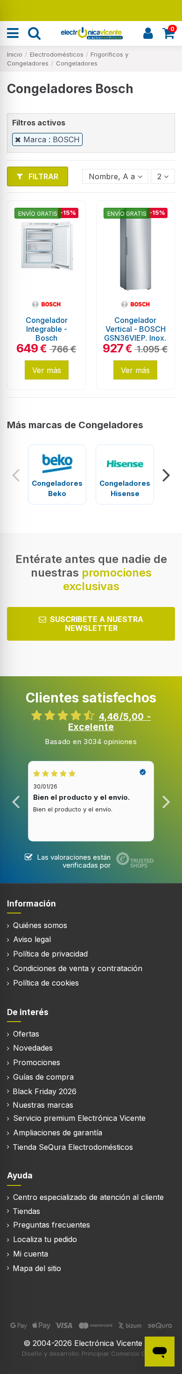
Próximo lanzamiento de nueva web (91, 9)
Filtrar (42, 176)
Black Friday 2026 (45, 1091)
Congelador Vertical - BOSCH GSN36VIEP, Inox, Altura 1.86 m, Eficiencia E (135, 338)
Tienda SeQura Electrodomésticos (73, 1147)
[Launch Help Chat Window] (160, 1352)
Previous (16, 474)
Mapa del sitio (37, 1268)
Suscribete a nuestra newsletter (96, 623)
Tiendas (26, 1211)
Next (166, 474)
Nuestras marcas (43, 1105)
